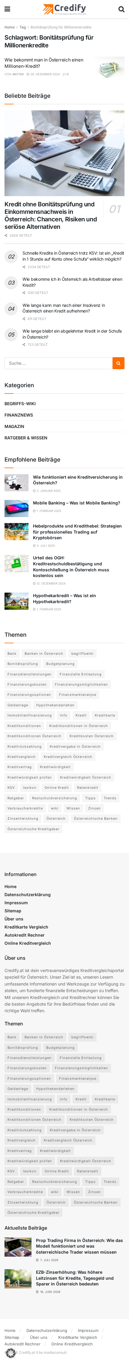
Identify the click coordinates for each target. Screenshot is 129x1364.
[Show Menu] (7, 9)
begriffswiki (82, 653)
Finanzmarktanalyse (77, 694)
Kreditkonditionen (24, 726)
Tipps (90, 798)
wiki (54, 808)
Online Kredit (57, 787)
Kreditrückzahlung (25, 746)
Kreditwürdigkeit (55, 767)
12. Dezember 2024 (50, 583)
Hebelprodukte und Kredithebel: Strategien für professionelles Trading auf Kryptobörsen (77, 531)
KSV (11, 787)
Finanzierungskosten (27, 684)
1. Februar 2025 (48, 511)
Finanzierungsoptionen (29, 694)
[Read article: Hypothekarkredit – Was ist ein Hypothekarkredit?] (16, 601)
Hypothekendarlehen (55, 705)
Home (9, 27)
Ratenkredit (87, 787)
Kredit (81, 715)
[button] (11, 1353)
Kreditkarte (105, 715)
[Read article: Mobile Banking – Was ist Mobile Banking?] (16, 508)
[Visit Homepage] (64, 9)
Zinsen (94, 808)
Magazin (14, 426)
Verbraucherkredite (25, 808)
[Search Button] (121, 9)
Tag (23, 27)
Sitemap (12, 910)
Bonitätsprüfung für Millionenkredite (61, 27)
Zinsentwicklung (23, 818)
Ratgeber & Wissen (25, 437)
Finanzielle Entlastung (81, 674)
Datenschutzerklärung (27, 894)
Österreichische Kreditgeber (33, 829)
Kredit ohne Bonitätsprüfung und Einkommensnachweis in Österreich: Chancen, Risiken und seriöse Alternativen (50, 215)
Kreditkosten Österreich (92, 736)
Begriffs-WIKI (20, 403)
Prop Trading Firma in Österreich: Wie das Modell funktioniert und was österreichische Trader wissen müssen (79, 1246)
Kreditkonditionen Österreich (35, 736)
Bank (12, 653)
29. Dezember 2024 (44, 74)
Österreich (56, 818)
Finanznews (18, 414)
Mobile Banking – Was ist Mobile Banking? (76, 502)
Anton (18, 74)
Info (64, 715)
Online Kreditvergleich (27, 943)
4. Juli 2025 (45, 545)
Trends (110, 798)
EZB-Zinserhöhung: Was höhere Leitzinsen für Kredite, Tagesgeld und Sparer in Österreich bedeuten (75, 1278)
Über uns (13, 918)
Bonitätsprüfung (23, 664)
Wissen (73, 808)
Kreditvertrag (20, 767)
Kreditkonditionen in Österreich (78, 726)
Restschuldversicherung (54, 798)
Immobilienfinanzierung (30, 715)
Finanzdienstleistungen (30, 674)
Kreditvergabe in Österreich (75, 746)
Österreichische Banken (96, 818)
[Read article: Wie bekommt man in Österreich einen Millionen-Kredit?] (109, 67)
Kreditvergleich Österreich (68, 757)
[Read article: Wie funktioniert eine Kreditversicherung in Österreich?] (16, 482)
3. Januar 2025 (48, 490)
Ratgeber (16, 798)
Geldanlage (18, 705)
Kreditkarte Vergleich (26, 926)
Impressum (16, 902)
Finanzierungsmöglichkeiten (81, 684)
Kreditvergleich (22, 757)
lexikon (30, 787)
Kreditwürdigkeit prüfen (30, 777)
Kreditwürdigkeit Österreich (85, 777)
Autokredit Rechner (24, 935)
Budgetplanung (60, 664)
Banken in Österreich (44, 653)
